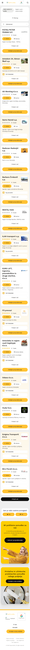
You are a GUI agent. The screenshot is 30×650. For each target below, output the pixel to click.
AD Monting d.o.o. (10, 91)
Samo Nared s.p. (9, 120)
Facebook (11, 618)
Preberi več (15, 46)
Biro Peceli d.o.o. (10, 469)
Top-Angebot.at (15, 642)
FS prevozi (7, 310)
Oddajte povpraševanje (15, 51)
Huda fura (6, 408)
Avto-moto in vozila (7, 10)
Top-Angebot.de (20, 640)
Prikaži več (15, 499)
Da (9, 514)
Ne (22, 514)
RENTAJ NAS (8, 210)
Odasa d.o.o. (7, 378)
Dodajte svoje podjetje (15, 581)
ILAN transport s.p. (10, 236)
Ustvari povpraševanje (15, 540)
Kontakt (15, 627)
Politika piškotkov (20, 638)
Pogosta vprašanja (10, 640)
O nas (15, 624)
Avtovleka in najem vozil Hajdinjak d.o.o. (11, 343)
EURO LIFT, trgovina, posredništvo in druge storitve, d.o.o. (9, 273)
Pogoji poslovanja (10, 638)
